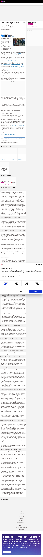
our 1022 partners (7, 270)
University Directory (21, 529)
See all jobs (30, 24)
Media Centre (21, 525)
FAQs (21, 511)
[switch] (16, 284)
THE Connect (21, 524)
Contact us (21, 513)
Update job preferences (32, 26)
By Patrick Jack (3, 159)
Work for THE (21, 516)
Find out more (7, 551)
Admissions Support (4, 184)
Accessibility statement (21, 522)
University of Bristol (17, 53)
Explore (2, 183)
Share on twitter (6, 36)
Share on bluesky (2, 36)
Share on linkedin (4, 36)
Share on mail (11, 36)
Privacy (21, 518)
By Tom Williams (12, 159)
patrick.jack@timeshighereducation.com (8, 134)
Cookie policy (21, 520)
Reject (21, 291)
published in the (12, 60)
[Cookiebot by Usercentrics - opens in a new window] (37, 265)
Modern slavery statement (21, 527)
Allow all (35, 291)
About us (21, 515)
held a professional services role (17, 125)
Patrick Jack (3, 32)
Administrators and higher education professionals (14, 138)
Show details (37, 288)
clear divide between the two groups (17, 66)
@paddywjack (6, 34)
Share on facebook (9, 36)
